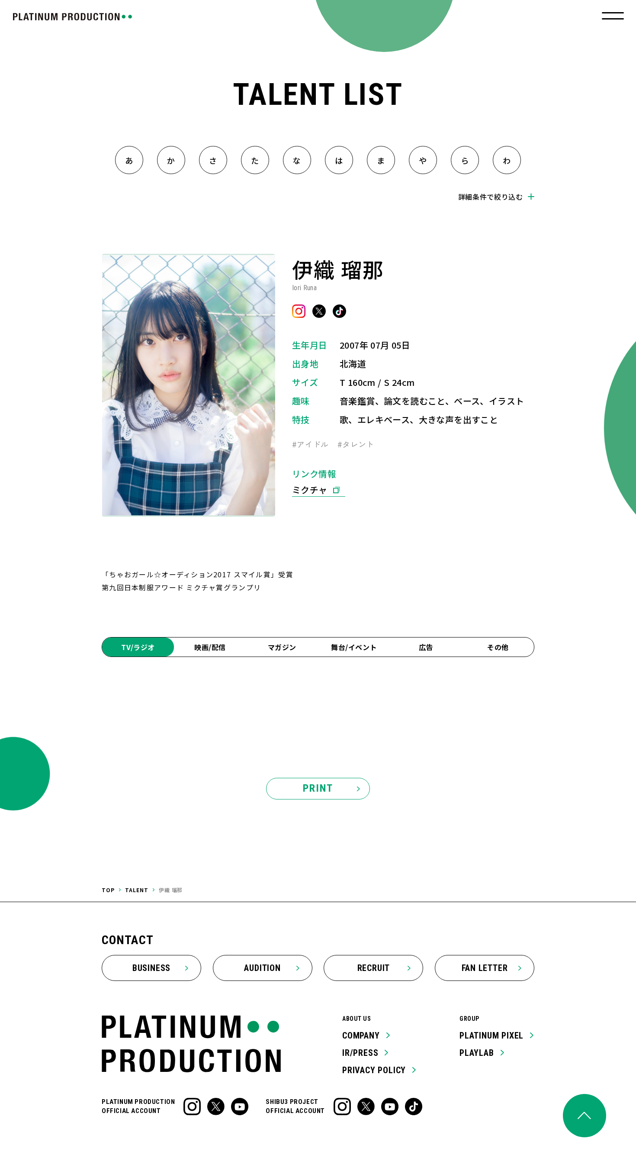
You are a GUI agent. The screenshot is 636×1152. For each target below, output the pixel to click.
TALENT (136, 889)
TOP (108, 889)
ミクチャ (310, 489)
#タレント (355, 444)
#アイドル (310, 444)
